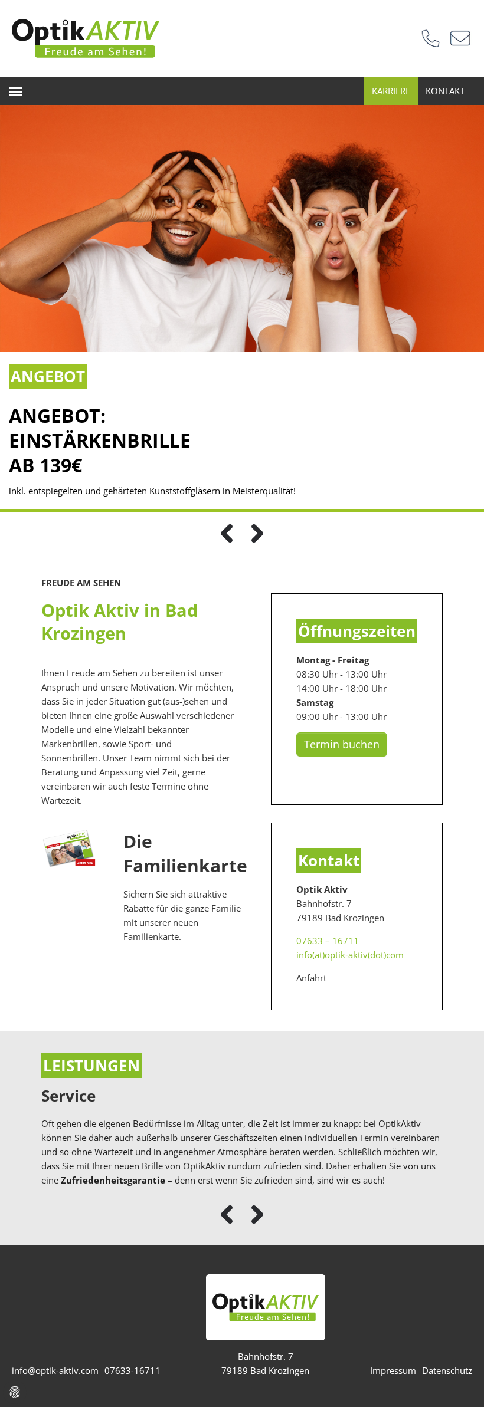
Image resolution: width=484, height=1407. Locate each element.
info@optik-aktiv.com (55, 1370)
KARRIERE (391, 91)
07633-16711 (132, 1370)
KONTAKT (445, 91)
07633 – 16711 (327, 940)
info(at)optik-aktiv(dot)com (350, 955)
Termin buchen (342, 744)
